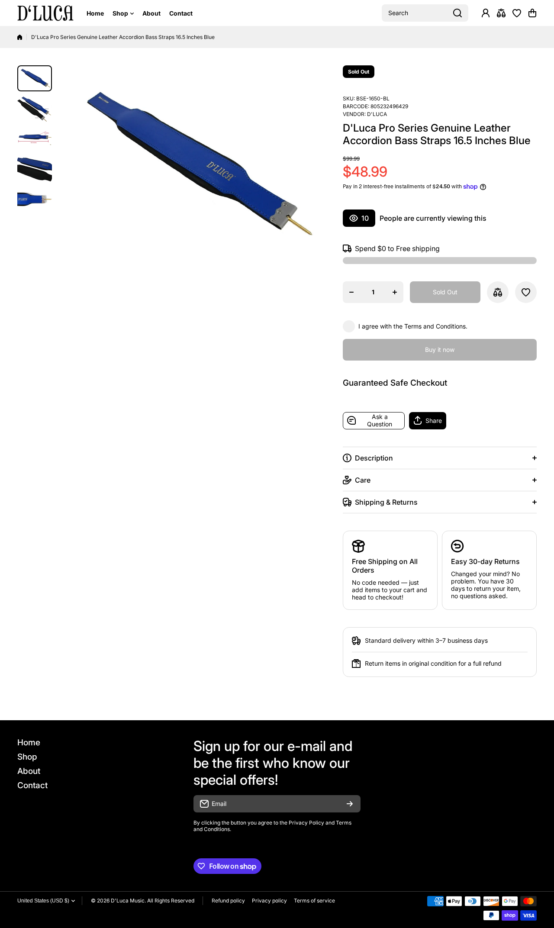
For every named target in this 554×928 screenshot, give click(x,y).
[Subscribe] (350, 803)
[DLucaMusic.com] (45, 13)
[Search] (457, 13)
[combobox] (425, 13)
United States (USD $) (43, 901)
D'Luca (377, 114)
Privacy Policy (306, 822)
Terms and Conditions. (435, 326)
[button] (532, 13)
